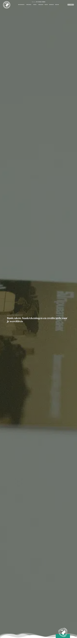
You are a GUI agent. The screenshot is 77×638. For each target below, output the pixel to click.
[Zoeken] (73, 4)
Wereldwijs (40, 4)
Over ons (57, 4)
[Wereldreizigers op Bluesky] (43, 1)
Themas (34, 4)
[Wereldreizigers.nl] (6, 4)
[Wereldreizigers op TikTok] (41, 1)
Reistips (46, 4)
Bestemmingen (21, 4)
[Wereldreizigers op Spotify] (44, 1)
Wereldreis (28, 4)
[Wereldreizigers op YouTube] (40, 1)
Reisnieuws (51, 4)
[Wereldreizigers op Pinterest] (42, 1)
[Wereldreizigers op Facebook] (36, 1)
